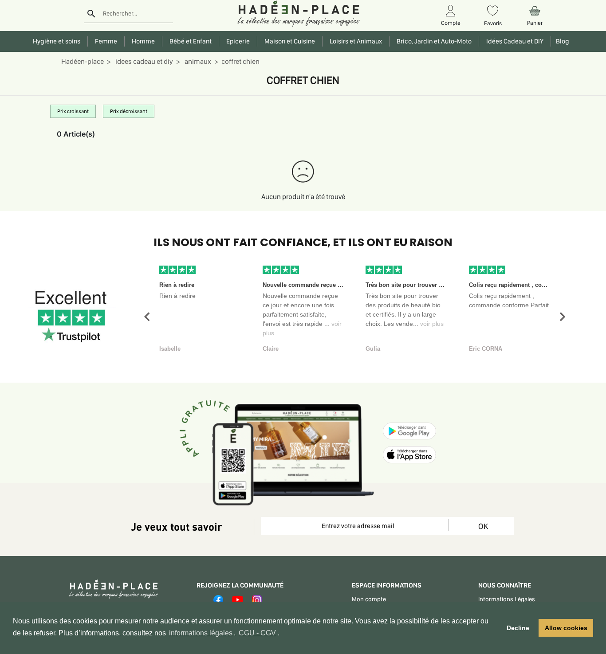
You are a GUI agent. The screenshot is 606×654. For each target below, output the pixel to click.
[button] (147, 317)
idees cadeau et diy (143, 61)
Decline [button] (518, 627)
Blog (561, 41)
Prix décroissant (128, 111)
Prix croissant (73, 111)
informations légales (200, 633)
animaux (197, 61)
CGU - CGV (257, 633)
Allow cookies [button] (566, 627)
